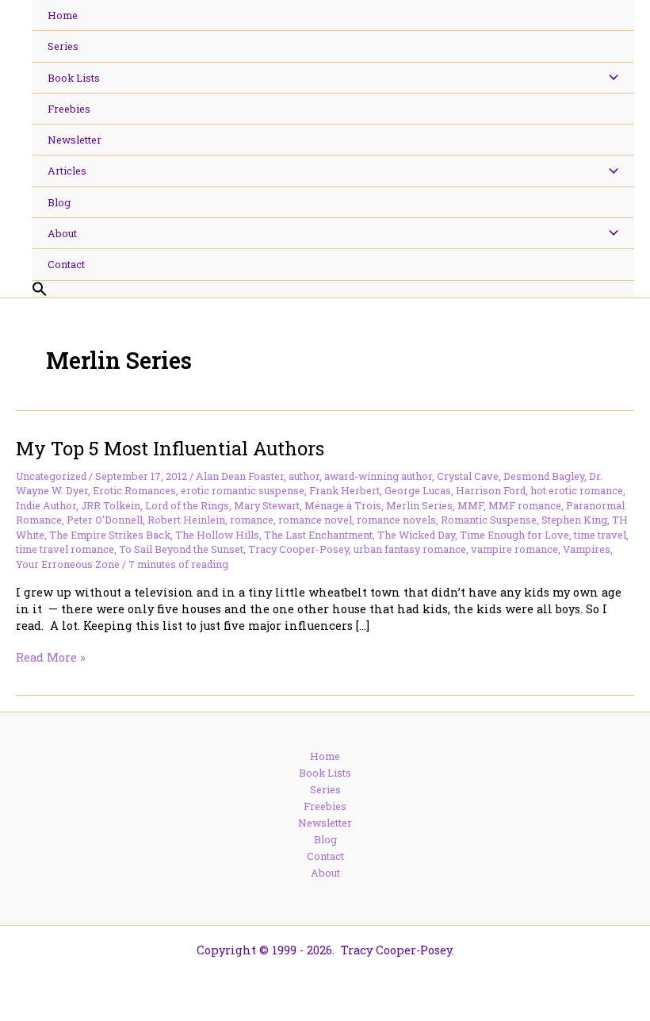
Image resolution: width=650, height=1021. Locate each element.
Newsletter (325, 822)
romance (251, 519)
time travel (600, 534)
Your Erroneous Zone (68, 564)
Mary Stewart (267, 505)
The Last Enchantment (318, 534)
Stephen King (574, 519)
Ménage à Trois (342, 505)
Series (325, 789)
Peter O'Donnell (105, 519)
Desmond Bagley (543, 476)
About (325, 872)
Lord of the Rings (187, 505)
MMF (470, 505)
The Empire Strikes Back (109, 534)
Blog (325, 839)
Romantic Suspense (489, 519)
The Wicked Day (416, 534)
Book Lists (325, 772)
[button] (333, 289)
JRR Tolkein (110, 505)
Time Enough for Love (514, 534)
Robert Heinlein (186, 519)
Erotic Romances (134, 490)
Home (325, 756)
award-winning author (378, 476)
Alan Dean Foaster (240, 476)
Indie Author (46, 505)
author (304, 476)
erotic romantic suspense (242, 490)
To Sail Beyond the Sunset (181, 549)
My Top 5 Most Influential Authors (170, 448)
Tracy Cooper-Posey (298, 549)
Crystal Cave (468, 476)
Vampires (586, 549)
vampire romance (514, 549)
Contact (325, 856)
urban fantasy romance (410, 549)
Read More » (51, 657)
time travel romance (65, 549)
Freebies (325, 806)
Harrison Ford (491, 490)
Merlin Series (419, 505)
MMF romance (524, 505)
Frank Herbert (344, 490)
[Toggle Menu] (609, 78)
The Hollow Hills (217, 534)
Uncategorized (51, 476)
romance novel (315, 519)
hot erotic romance (576, 490)
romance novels (396, 519)
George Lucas (417, 490)
